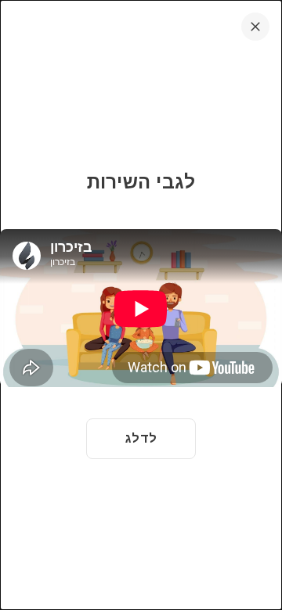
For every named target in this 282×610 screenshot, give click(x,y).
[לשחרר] (255, 27)
